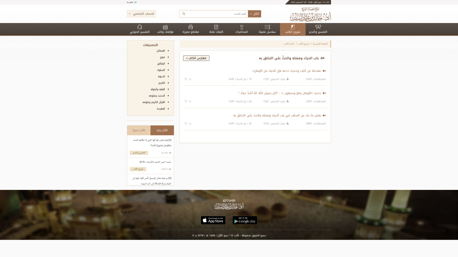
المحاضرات (241, 32)
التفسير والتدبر (318, 32)
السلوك (161, 70)
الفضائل (161, 50)
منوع (163, 57)
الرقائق (161, 63)
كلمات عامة (216, 32)
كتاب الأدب (289, 44)
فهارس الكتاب (196, 58)
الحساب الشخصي (143, 13)
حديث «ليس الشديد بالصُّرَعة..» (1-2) (155, 162)
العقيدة (161, 108)
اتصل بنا (130, 2)
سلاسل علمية (267, 32)
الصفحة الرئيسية (320, 44)
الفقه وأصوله (158, 89)
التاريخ (162, 82)
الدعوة (162, 76)
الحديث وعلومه (157, 95)
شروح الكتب (292, 32)
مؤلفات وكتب (165, 32)
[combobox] (218, 13)
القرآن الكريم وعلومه (154, 102)
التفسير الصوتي (140, 32)
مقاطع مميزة (190, 32)
